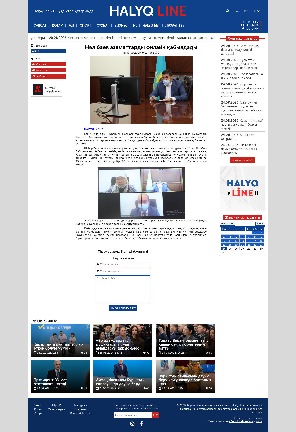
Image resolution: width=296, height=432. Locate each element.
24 (224, 248)
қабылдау (40, 64)
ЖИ (71, 25)
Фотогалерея (56, 409)
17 (224, 244)
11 (230, 240)
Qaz (257, 11)
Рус (246, 11)
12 (236, 240)
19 (236, 244)
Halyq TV (56, 405)
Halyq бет (151, 25)
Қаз (237, 11)
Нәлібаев (40, 76)
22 (254, 244)
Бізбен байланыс (80, 413)
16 (261, 240)
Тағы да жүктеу (242, 160)
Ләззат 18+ (174, 25)
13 (242, 240)
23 (261, 244)
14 (248, 240)
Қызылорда (41, 70)
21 (248, 244)
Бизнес (121, 25)
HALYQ (148, 11)
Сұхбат (103, 25)
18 (230, 244)
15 (255, 240)
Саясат (40, 25)
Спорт (85, 25)
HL (135, 25)
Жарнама (81, 409)
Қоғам (57, 25)
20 (242, 244)
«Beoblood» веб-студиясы (245, 421)
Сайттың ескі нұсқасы (248, 418)
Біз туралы (80, 405)
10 (224, 240)
